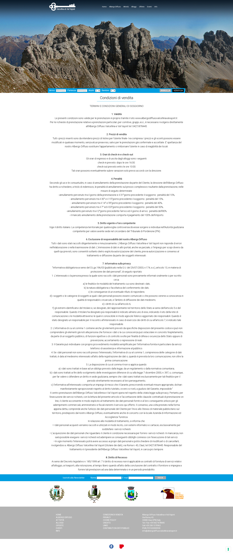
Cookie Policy (109, 520)
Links (105, 525)
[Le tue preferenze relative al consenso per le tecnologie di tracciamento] (228, 549)
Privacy (107, 517)
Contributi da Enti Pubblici (116, 528)
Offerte (141, 7)
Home (104, 7)
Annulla (165, 90)
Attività (126, 7)
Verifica (178, 90)
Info (155, 7)
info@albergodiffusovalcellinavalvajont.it (159, 531)
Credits (107, 523)
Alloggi (133, 7)
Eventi (149, 7)
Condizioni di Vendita (113, 515)
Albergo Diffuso (115, 7)
